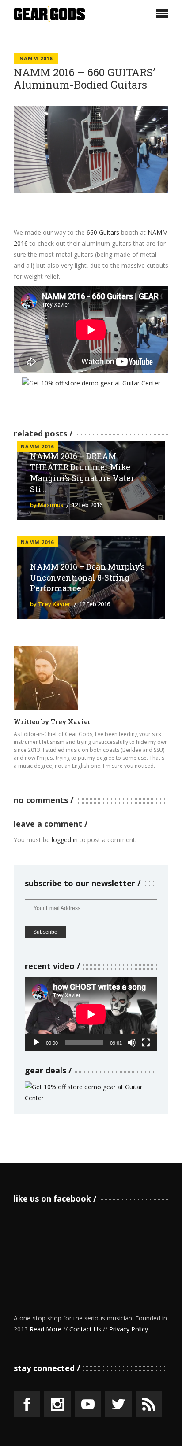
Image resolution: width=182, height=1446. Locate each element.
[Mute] (131, 1042)
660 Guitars (103, 232)
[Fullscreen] (145, 1042)
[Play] (36, 1042)
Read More (45, 1329)
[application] (91, 1014)
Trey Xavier (71, 721)
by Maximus (46, 505)
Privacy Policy (128, 1329)
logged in (65, 840)
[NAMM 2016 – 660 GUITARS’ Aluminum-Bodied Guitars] (46, 678)
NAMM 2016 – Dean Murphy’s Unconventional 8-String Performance (87, 577)
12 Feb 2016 (87, 505)
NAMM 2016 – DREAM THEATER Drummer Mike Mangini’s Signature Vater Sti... (82, 472)
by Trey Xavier (50, 604)
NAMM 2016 (36, 58)
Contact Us (85, 1329)
